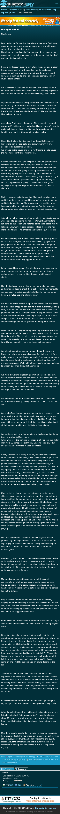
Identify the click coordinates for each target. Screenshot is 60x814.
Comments (22, 769)
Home (4, 10)
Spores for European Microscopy (21, 757)
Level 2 (13, 12)
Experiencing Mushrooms (38, 10)
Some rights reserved (45, 808)
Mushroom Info (16, 10)
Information (8, 769)
